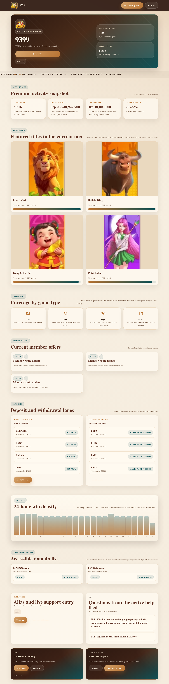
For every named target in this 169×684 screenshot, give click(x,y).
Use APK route (23, 479)
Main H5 (151, 5)
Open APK (37, 54)
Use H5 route (97, 479)
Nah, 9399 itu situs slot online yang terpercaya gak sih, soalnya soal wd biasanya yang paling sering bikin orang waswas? (119, 623)
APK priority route (132, 5)
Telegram (20, 620)
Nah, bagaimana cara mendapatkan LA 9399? (114, 636)
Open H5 (20, 61)
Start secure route (114, 668)
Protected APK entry (41, 620)
